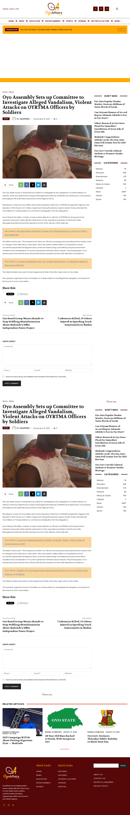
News (11, 92)
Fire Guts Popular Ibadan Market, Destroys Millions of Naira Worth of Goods (109, 104)
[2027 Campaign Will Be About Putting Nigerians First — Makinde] (23, 722)
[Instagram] (107, 9)
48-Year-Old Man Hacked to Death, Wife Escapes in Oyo (60, 739)
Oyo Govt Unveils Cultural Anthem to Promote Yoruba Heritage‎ (108, 153)
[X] (32, 184)
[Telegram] (38, 184)
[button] (117, 9)
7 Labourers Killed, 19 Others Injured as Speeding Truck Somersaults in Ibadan (75, 321)
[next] (123, 29)
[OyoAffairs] (14, 119)
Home (5, 92)
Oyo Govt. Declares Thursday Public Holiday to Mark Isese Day (102, 739)
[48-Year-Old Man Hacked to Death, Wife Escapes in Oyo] (65, 722)
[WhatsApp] (20, 184)
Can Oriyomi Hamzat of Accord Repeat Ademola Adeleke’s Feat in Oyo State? (110, 115)
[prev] (119, 29)
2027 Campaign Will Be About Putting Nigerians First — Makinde (17, 740)
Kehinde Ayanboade (11, 732)
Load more (64, 749)
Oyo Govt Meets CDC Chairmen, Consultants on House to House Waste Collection (55, 29)
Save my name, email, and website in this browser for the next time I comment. (36, 377)
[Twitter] (101, 9)
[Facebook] (95, 9)
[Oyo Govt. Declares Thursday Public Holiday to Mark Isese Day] (107, 722)
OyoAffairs (25, 119)
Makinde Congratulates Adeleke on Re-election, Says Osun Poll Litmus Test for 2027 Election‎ (110, 141)
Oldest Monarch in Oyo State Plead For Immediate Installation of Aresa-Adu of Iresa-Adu (110, 441)
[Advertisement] (65, 59)
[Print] (44, 184)
